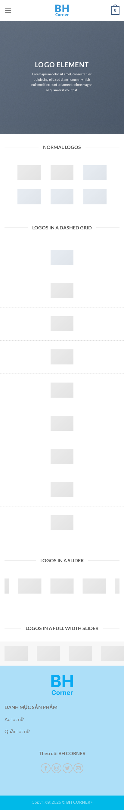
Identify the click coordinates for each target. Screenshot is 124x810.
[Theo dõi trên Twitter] (68, 768)
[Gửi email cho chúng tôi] (78, 768)
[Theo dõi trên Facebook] (46, 768)
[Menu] (8, 10)
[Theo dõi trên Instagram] (56, 768)
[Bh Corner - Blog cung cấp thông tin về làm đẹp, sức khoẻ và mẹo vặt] (62, 10)
